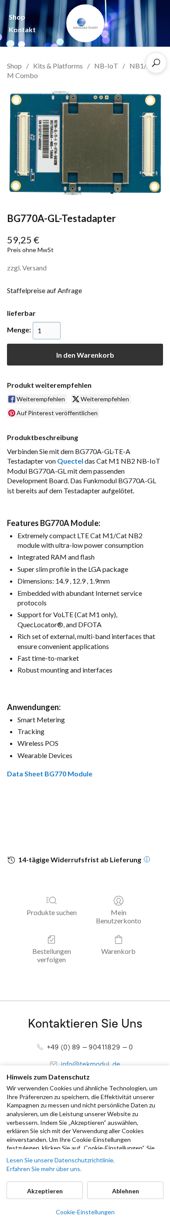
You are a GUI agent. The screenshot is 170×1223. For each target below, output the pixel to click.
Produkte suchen (52, 912)
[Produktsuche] (156, 63)
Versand (34, 267)
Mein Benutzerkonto (118, 916)
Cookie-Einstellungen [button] (85, 1212)
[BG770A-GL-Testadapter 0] (85, 144)
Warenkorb (118, 951)
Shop (17, 17)
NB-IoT (106, 65)
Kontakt (22, 29)
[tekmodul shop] (85, 23)
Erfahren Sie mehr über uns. (44, 1168)
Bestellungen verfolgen (51, 955)
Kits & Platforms (58, 65)
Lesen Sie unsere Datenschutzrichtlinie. (61, 1160)
